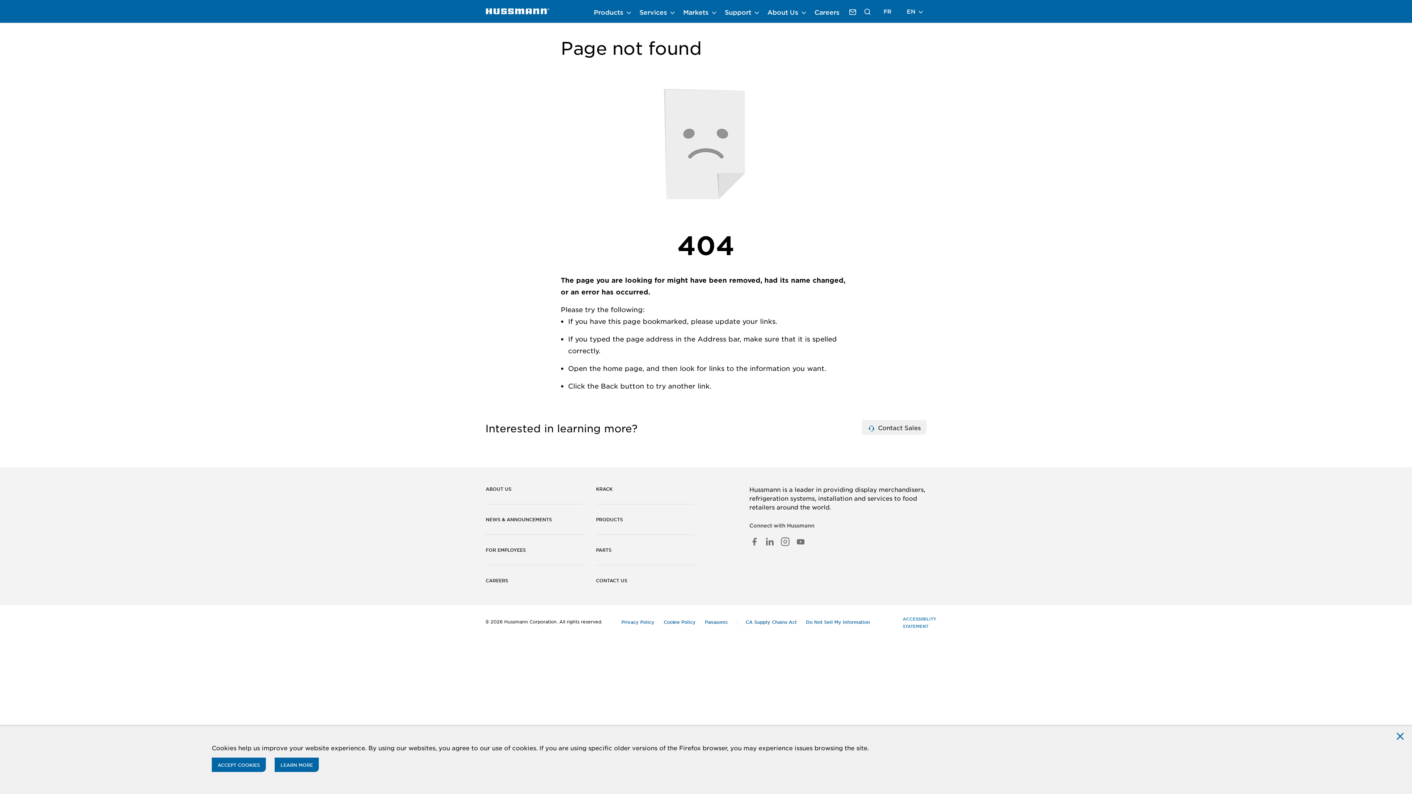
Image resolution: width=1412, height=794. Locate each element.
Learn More (297, 765)
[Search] (867, 11)
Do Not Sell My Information (838, 622)
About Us (783, 12)
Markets (696, 12)
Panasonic (716, 622)
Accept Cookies (239, 765)
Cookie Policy (680, 622)
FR (887, 11)
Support (739, 12)
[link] (517, 11)
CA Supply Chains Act (771, 622)
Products (609, 12)
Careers (826, 12)
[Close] (1400, 736)
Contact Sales (898, 427)
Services (654, 12)
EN (912, 11)
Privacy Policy (638, 622)
